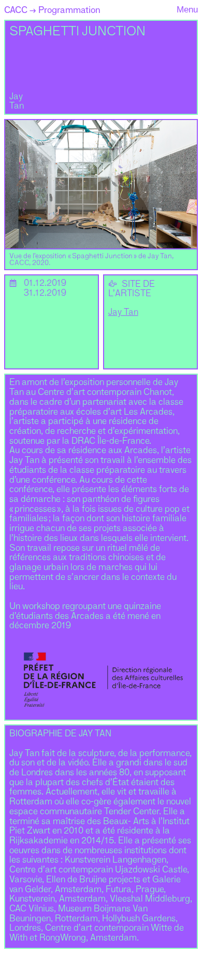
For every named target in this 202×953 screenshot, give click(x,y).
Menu (187, 9)
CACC (15, 9)
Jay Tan (123, 312)
